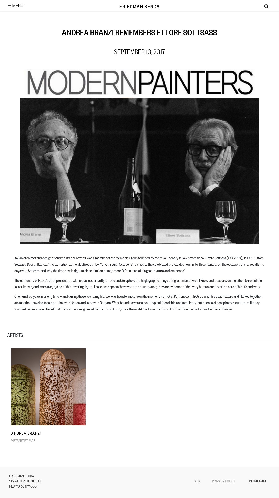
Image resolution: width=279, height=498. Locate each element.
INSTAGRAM (257, 480)
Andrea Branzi (26, 433)
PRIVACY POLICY (223, 480)
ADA (197, 480)
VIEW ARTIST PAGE (23, 440)
